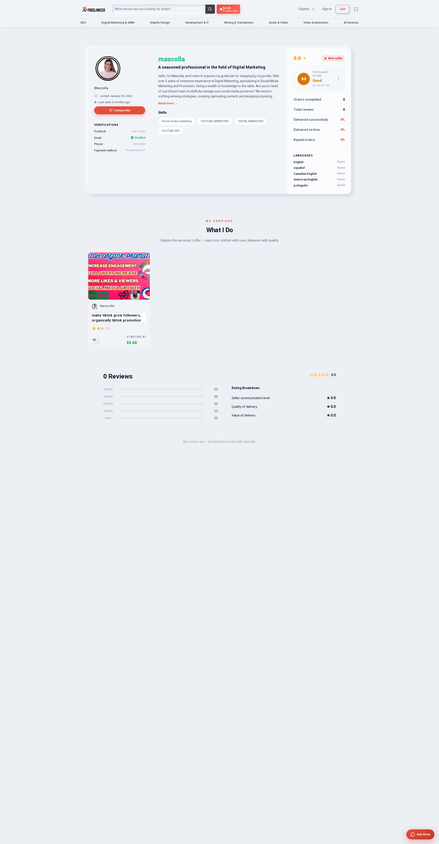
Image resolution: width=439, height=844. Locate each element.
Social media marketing (177, 121)
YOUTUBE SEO (171, 131)
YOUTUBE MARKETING (215, 121)
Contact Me (122, 110)
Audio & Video (278, 22)
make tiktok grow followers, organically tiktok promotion (116, 318)
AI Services (351, 22)
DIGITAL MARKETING (250, 121)
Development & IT (197, 22)
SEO (83, 22)
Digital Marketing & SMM (118, 22)
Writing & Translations (238, 22)
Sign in (327, 9)
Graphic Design (160, 22)
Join (342, 9)
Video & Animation (315, 22)
